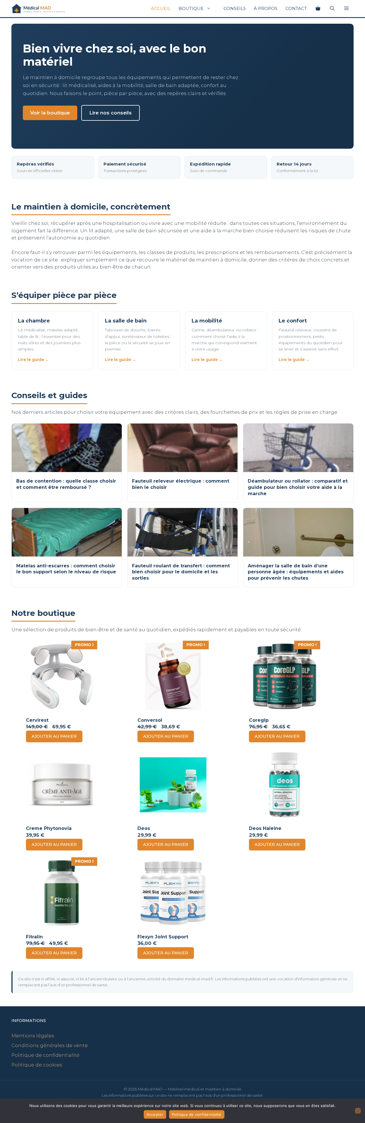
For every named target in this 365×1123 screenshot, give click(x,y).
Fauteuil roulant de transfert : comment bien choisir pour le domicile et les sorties (181, 572)
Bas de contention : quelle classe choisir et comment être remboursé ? (66, 484)
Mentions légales (32, 1036)
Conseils (235, 8)
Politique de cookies (36, 1065)
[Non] (358, 1111)
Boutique (191, 8)
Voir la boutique (50, 113)
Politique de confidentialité (45, 1055)
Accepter (155, 1114)
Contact (296, 8)
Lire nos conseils (110, 113)
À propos (265, 8)
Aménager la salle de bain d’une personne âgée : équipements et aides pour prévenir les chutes (296, 572)
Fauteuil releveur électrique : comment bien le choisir (180, 484)
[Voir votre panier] (318, 8)
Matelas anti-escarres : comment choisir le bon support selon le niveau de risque (66, 569)
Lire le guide (31, 359)
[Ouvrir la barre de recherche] (332, 8)
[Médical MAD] (38, 8)
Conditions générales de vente (49, 1045)
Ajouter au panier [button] (54, 736)
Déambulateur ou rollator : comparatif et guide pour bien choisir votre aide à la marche (298, 487)
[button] (346, 8)
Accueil (161, 8)
